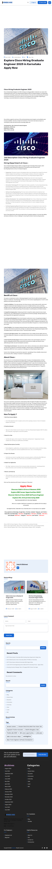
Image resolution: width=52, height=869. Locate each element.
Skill (7, 712)
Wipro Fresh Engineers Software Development (20, 740)
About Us (30, 835)
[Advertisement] (26, 19)
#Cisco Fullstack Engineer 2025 (11, 527)
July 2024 (7, 807)
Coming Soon (31, 842)
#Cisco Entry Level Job (22, 525)
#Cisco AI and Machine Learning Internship (28, 524)
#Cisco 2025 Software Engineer (11, 524)
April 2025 (7, 784)
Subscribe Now (42, 754)
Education (9, 699)
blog (29, 819)
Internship (9, 704)
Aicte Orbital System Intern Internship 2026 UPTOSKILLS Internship (22, 659)
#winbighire (38, 527)
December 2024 (9, 794)
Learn (8, 709)
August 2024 (8, 804)
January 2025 (8, 791)
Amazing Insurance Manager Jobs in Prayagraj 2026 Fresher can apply (22, 667)
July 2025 (7, 776)
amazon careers (11, 726)
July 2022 (7, 809)
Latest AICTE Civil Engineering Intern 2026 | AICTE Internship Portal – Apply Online (25, 664)
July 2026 (7, 771)
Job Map (30, 821)
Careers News (10, 697)
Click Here (20, 513)
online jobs (39, 733)
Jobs (32, 57)
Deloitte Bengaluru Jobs (32, 729)
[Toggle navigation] (49, 2)
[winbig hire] (6, 2)
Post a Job (43, 2)
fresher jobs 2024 (12, 733)
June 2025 (7, 778)
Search (8, 643)
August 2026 (8, 768)
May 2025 (7, 781)
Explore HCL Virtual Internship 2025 (26, 498)
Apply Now (26, 486)
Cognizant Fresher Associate (15, 729)
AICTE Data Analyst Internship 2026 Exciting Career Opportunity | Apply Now (24, 657)
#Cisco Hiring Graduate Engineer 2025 (26, 527)
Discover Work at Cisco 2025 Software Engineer (26, 495)
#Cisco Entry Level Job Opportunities (35, 525)
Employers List (8, 835)
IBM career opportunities (27, 733)
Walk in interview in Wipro (14, 736)
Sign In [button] (34, 2)
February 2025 (8, 789)
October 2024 (8, 799)
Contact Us (30, 839)
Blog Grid (7, 837)
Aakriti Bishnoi (18, 57)
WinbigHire (14, 847)
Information (9, 702)
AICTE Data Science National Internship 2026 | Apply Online (20, 662)
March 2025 (8, 786)
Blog (30, 57)
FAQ (29, 837)
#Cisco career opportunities (10, 525)
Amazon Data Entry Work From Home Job (30, 726)
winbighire (27, 736)
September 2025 (9, 773)
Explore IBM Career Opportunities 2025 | (26, 492)
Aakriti (19, 608)
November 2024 (9, 796)
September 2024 (9, 802)
